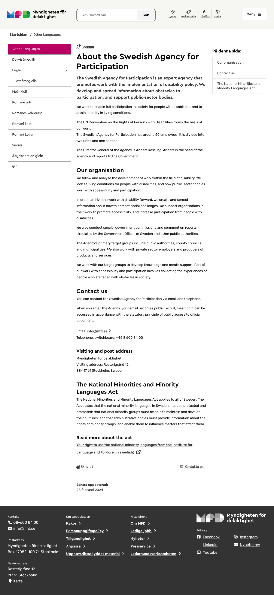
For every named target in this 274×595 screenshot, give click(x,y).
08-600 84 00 (25, 522)
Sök (146, 15)
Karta (17, 581)
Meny (251, 14)
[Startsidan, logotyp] (231, 519)
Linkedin (210, 545)
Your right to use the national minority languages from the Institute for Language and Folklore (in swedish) (134, 448)
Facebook (211, 537)
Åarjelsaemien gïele (27, 156)
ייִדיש (15, 167)
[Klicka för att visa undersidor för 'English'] (65, 70)
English (18, 70)
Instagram (249, 537)
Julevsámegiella (24, 81)
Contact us (226, 73)
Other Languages (26, 49)
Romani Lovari (23, 134)
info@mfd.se (97, 331)
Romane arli (21, 102)
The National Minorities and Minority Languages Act (239, 86)
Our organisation (230, 62)
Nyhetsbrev (250, 545)
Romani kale (21, 124)
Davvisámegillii (24, 59)
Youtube (210, 552)
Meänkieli (19, 92)
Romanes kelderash (27, 113)
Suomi (17, 145)
